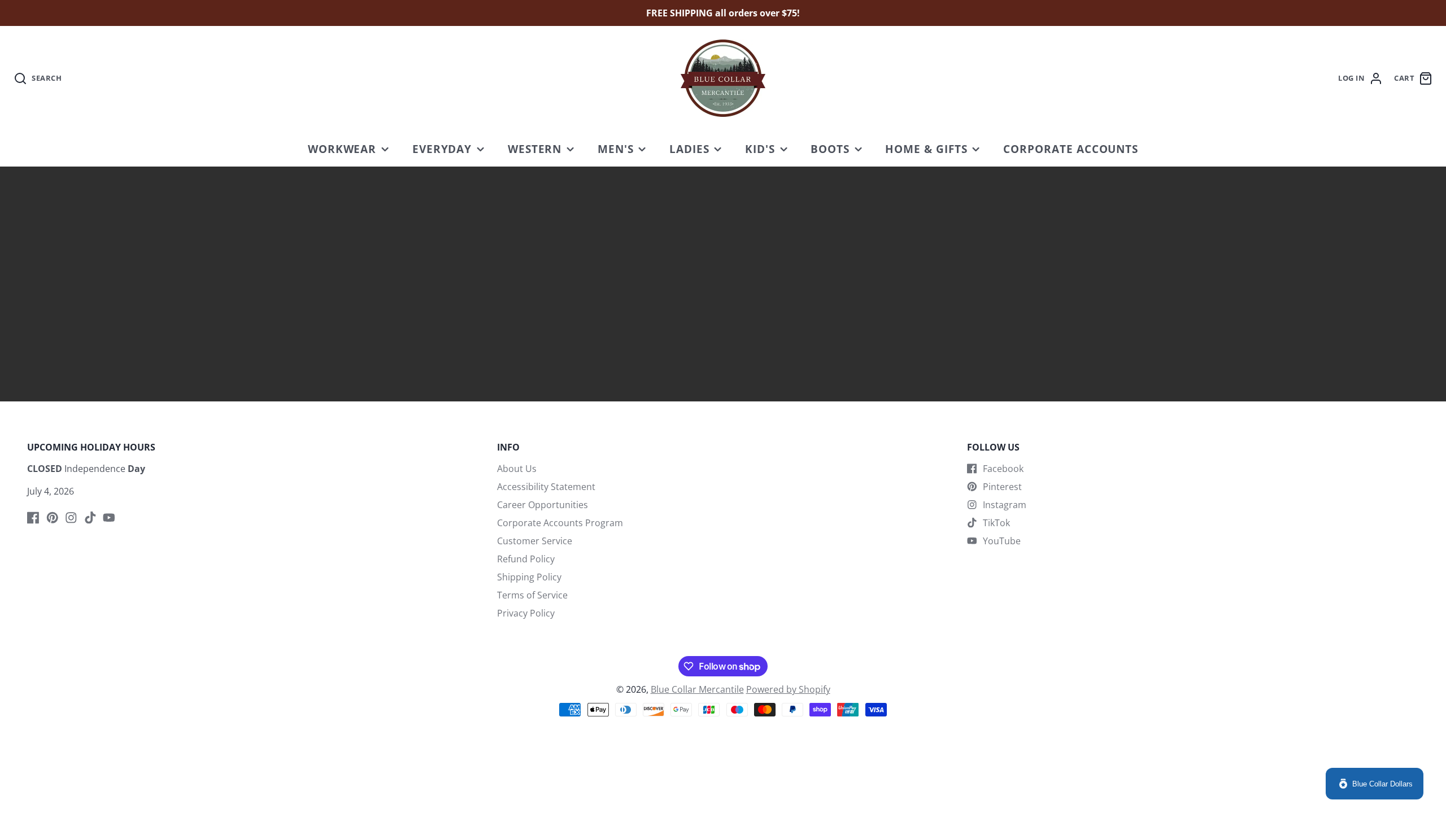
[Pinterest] (52, 518)
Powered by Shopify (788, 689)
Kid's (760, 148)
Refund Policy (526, 559)
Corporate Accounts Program (560, 523)
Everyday (442, 148)
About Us (517, 468)
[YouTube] (109, 518)
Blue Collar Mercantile (697, 689)
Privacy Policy (526, 613)
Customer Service (534, 541)
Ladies (689, 148)
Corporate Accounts (1070, 148)
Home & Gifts (926, 148)
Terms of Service (532, 595)
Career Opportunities (542, 505)
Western (535, 148)
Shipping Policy (529, 577)
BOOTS (830, 148)
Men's (616, 148)
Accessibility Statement (546, 486)
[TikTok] (90, 518)
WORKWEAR (342, 148)
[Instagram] (71, 518)
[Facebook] (33, 518)
